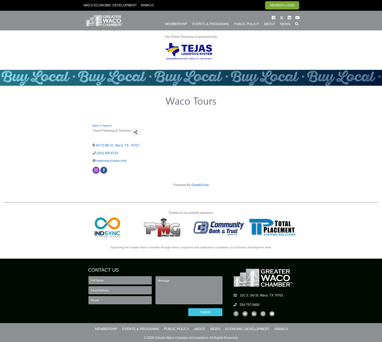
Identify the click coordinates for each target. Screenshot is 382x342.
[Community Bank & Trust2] (218, 227)
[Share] (135, 132)
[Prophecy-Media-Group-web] (163, 227)
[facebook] (103, 170)
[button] (274, 18)
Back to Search (102, 125)
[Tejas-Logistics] (188, 51)
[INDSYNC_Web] (107, 227)
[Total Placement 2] (274, 227)
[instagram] (96, 170)
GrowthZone (200, 185)
